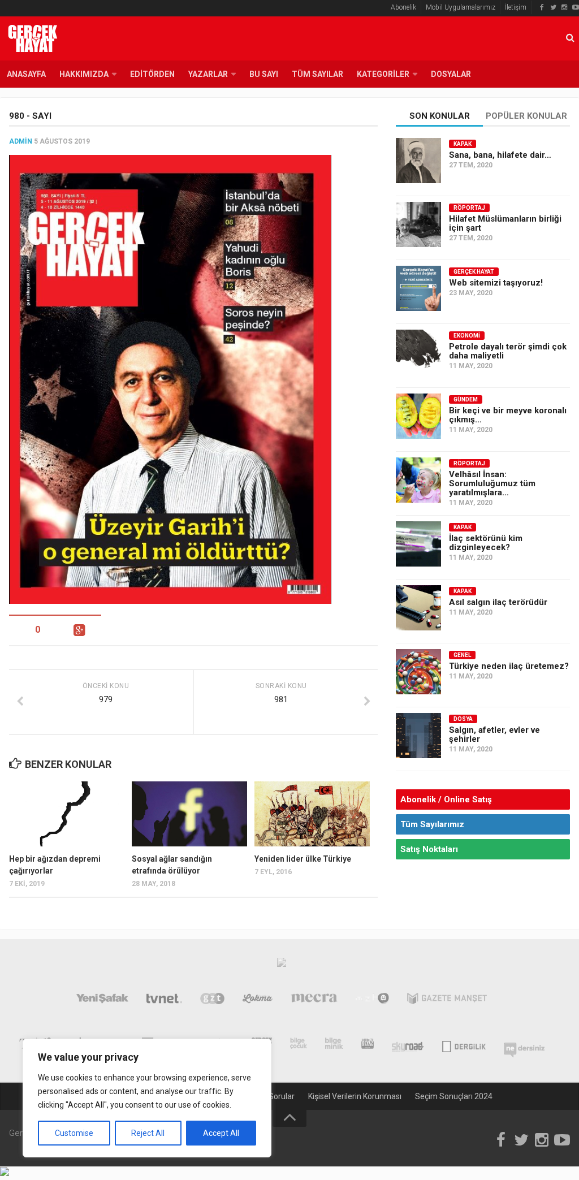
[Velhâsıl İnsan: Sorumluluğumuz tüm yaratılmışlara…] (418, 480)
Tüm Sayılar (317, 74)
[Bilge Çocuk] (299, 1045)
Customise (74, 1133)
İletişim (515, 7)
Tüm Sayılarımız (432, 824)
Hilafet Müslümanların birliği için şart (505, 223)
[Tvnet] (164, 1001)
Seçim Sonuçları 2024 (453, 1096)
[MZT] (372, 1001)
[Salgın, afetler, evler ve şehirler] (418, 735)
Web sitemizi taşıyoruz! (496, 283)
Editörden (152, 74)
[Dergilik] (464, 1045)
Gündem (465, 399)
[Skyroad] (408, 1045)
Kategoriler (383, 74)
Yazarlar (208, 74)
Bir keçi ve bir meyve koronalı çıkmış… (508, 415)
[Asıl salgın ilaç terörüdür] (418, 607)
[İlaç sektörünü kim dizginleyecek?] (418, 544)
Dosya (463, 719)
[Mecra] (314, 1001)
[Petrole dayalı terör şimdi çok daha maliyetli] (418, 352)
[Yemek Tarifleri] (258, 1001)
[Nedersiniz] (524, 1045)
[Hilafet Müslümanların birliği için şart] (418, 224)
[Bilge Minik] (334, 1045)
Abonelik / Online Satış (446, 799)
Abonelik (403, 7)
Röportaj (469, 208)
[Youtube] (575, 7)
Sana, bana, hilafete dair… (500, 155)
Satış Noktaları (429, 849)
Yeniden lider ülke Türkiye (302, 858)
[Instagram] (564, 7)
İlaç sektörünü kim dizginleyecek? (485, 542)
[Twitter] (553, 7)
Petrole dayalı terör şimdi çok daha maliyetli (508, 351)
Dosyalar (451, 74)
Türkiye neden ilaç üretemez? (509, 666)
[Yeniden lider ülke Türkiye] (312, 813)
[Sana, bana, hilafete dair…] (418, 160)
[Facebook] (541, 7)
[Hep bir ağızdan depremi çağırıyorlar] (66, 813)
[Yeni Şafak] (102, 1001)
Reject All (148, 1133)
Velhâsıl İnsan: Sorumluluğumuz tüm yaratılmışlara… (492, 483)
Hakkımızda (84, 74)
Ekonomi (466, 335)
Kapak (462, 144)
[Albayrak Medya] (281, 965)
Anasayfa (26, 74)
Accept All (221, 1133)
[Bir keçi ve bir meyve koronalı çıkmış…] (418, 416)
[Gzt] (212, 1001)
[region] (147, 1098)
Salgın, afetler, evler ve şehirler (494, 734)
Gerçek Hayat (473, 272)
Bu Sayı (263, 74)
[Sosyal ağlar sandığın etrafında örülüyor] (189, 813)
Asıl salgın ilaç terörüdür (498, 602)
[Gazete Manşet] (447, 1001)
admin (20, 141)
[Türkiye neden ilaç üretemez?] (418, 671)
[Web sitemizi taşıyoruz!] (418, 288)
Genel (462, 655)
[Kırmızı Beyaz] (367, 1045)
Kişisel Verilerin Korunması (354, 1096)
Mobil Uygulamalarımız (460, 7)
